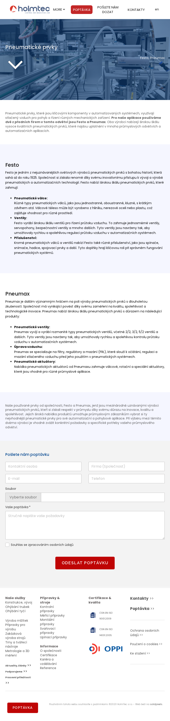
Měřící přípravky (52, 615)
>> (142, 598)
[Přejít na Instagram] (154, 676)
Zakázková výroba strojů (15, 635)
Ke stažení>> (140, 653)
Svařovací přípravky (47, 630)
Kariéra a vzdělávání (48, 661)
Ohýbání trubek (17, 607)
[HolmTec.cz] (30, 9)
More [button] (57, 9)
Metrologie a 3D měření (17, 653)
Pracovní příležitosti (18, 677)
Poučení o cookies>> (146, 644)
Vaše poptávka (18, 507)
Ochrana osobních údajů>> (144, 632)
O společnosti (50, 651)
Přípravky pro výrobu (15, 627)
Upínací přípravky (53, 637)
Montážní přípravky (47, 621)
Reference (48, 668)
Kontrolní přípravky (47, 609)
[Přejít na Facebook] (140, 676)
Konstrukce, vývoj (18, 602)
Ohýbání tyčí (15, 611)
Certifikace (48, 655)
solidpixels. (156, 704)
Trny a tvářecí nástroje (16, 644)
